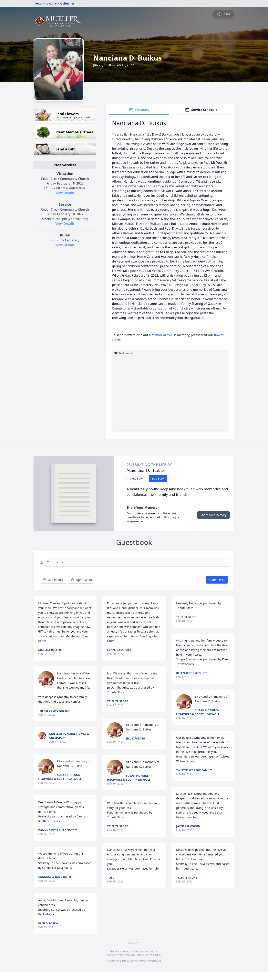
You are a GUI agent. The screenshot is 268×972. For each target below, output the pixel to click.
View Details (65, 193)
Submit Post (217, 580)
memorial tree (162, 335)
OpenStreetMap (138, 961)
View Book (136, 478)
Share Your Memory (213, 515)
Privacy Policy (123, 954)
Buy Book (158, 478)
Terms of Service (145, 954)
